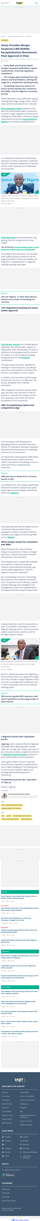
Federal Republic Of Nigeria (11, 808)
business (25, 357)
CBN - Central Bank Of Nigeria (12, 805)
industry (14, 492)
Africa (3, 901)
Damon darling (26, 819)
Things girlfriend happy (10, 819)
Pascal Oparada (22, 59)
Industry (28, 36)
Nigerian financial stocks (15, 754)
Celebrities (4, 1036)
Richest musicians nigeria (22, 816)
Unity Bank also (8, 237)
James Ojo (35, 59)
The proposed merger (11, 108)
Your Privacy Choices (22, 1220)
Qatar (9, 816)
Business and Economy (15, 36)
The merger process (10, 344)
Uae (3, 816)
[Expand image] (38, 174)
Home (3, 36)
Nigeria (10, 537)
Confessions (5, 923)
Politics (3, 913)
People (3, 996)
